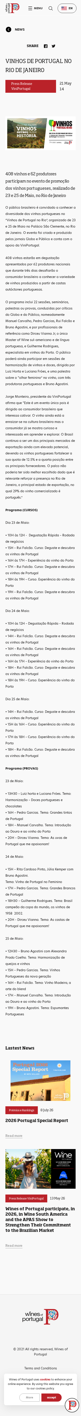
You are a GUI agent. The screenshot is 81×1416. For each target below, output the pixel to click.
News (20, 29)
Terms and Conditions (40, 1368)
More (29, 1397)
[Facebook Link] (45, 45)
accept (51, 1397)
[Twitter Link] (52, 45)
